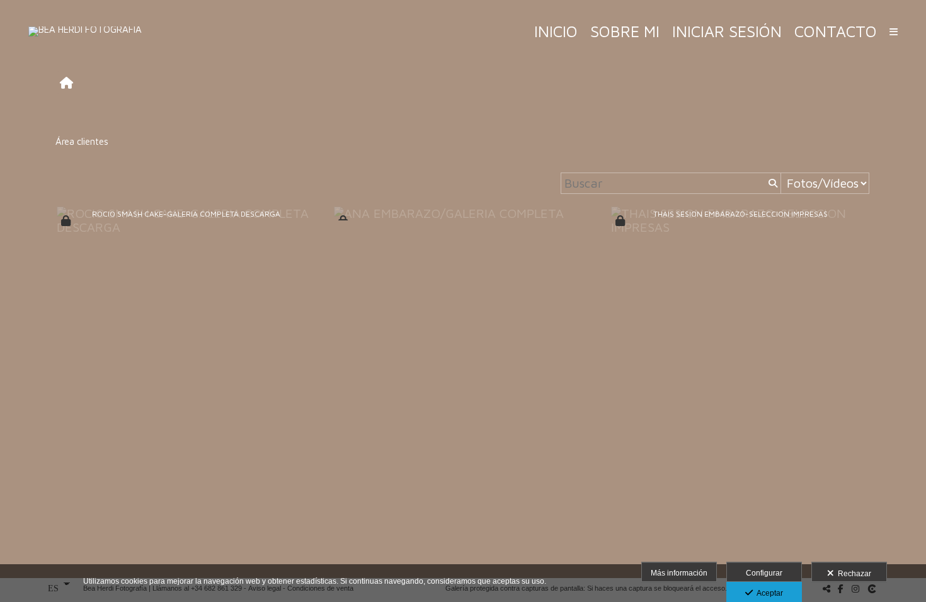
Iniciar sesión (727, 31)
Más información (679, 573)
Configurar (764, 573)
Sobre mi (625, 31)
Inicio (556, 31)
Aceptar (768, 593)
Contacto (835, 31)
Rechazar (852, 573)
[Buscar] (771, 183)
